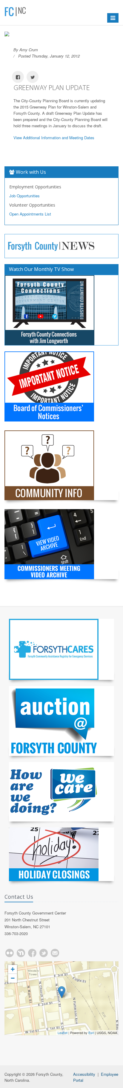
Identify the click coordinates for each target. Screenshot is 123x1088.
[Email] (55, 953)
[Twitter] (43, 953)
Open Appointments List (30, 214)
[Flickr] (9, 953)
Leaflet (62, 1032)
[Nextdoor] (21, 953)
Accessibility (84, 1074)
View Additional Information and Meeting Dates (53, 137)
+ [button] (13, 969)
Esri (91, 1032)
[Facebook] (32, 953)
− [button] (13, 978)
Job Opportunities (24, 196)
